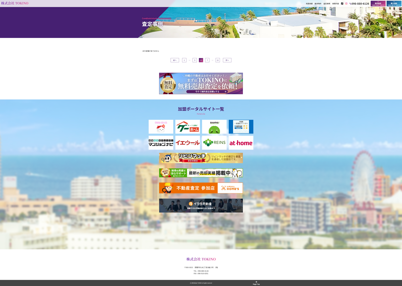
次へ (227, 60)
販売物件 (318, 3)
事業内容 (335, 3)
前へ (175, 60)
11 (218, 60)
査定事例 (326, 3)
